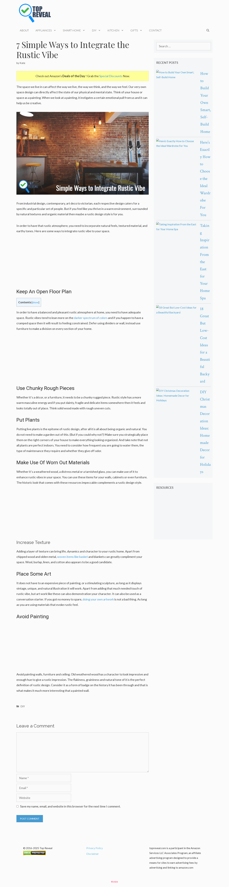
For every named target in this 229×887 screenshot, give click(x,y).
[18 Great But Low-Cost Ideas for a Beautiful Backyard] (176, 310)
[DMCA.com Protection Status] (34, 854)
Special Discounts (110, 76)
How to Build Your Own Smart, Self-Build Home (205, 102)
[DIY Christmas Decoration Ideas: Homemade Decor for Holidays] (176, 395)
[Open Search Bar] (208, 30)
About (24, 30)
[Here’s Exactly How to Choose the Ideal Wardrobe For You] (176, 143)
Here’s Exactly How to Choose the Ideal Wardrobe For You (205, 178)
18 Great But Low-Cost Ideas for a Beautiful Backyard (205, 345)
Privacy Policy (94, 848)
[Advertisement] (82, 263)
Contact (155, 30)
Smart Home (72, 30)
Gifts (134, 30)
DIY (94, 30)
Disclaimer (92, 853)
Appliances (44, 30)
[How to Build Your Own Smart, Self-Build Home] (176, 75)
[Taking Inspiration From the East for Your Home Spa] (176, 227)
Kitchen (113, 30)
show (35, 302)
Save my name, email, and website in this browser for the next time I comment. (70, 806)
